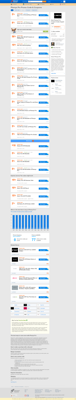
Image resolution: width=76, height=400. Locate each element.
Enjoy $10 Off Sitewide (23, 146)
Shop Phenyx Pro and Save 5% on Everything (27, 69)
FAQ (25, 390)
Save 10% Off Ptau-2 (23, 188)
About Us (26, 389)
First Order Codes (28, 4)
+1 (48, 25)
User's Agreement (49, 397)
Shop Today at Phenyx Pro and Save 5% (27, 103)
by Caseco (14, 301)
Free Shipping (41, 4)
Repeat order (34, 10)
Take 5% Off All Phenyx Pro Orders (27, 134)
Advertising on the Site (39, 389)
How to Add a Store (48, 390)
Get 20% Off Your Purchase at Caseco (27, 297)
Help (25, 391)
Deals (23, 10)
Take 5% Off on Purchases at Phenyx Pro (25, 94)
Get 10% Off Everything (24, 45)
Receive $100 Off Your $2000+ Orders (27, 250)
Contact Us (47, 389)
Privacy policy (54, 397)
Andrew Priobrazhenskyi (59, 43)
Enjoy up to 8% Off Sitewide (25, 23)
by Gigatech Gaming (15, 254)
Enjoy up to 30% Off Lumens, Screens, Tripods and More (27, 288)
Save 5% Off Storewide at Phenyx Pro (26, 170)
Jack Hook (26, 59)
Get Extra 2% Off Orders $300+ (26, 204)
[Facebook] (28, 395)
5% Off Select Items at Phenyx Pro (27, 110)
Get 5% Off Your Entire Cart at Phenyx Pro (25, 86)
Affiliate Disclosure (60, 397)
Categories (15, 4)
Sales (53, 4)
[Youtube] (26, 395)
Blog (49, 1)
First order (28, 10)
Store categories (58, 390)
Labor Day (63, 4)
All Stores (56, 389)
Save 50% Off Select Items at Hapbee (27, 259)
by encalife (14, 273)
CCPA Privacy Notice (38, 391)
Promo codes (17, 10)
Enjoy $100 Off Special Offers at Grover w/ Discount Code (28, 278)
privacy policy (60, 398)
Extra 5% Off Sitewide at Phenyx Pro (26, 119)
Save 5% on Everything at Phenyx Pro (26, 15)
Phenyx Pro (19, 361)
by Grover (13, 282)
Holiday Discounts (38, 390)
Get (45, 31)
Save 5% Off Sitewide (23, 153)
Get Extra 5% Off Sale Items (25, 53)
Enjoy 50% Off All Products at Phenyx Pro (25, 37)
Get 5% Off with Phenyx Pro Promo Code (27, 77)
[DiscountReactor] (14, 1)
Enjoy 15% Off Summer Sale (25, 180)
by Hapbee (14, 263)
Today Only (57, 391)
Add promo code (38, 392)
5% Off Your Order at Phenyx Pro (26, 126)
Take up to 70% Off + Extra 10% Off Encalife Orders (28, 269)
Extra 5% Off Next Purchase (25, 61)
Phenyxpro (53, 73)
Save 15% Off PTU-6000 (24, 196)
